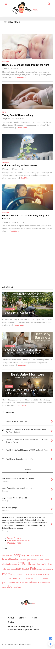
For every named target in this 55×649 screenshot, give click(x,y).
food (46, 564)
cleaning (5, 564)
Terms (34, 618)
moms (15, 574)
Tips (4, 112)
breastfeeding (10, 559)
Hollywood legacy (9, 569)
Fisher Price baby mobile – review (19, 165)
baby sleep (25, 555)
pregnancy (16, 582)
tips (9, 586)
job (24, 569)
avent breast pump (7, 555)
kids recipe (40, 569)
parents (6, 582)
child (42, 559)
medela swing (48, 569)
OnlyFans (29, 579)
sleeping (47, 582)
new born (23, 579)
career (36, 560)
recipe (25, 582)
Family (26, 563)
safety (42, 582)
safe (37, 582)
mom (6, 574)
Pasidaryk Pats (14, 543)
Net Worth (14, 578)
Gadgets (5, 162)
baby (17, 555)
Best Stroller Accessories (19, 312)
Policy (11, 622)
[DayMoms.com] (24, 15)
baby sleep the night (37, 555)
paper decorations (41, 579)
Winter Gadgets (14, 538)
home (19, 568)
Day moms (13, 564)
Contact (22, 618)
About (11, 618)
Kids (33, 568)
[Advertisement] (21, 267)
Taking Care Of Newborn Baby (17, 115)
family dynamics (38, 564)
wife (19, 587)
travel (15, 587)
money (21, 575)
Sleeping (5, 62)
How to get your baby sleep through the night (25, 65)
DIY (20, 563)
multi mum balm (37, 575)
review (31, 582)
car (32, 560)
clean (47, 560)
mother (28, 574)
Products (10, 309)
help (50, 564)
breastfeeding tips (25, 560)
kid (28, 568)
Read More (21, 77)
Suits (4, 587)
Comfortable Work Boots (18, 540)
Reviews (9, 386)
